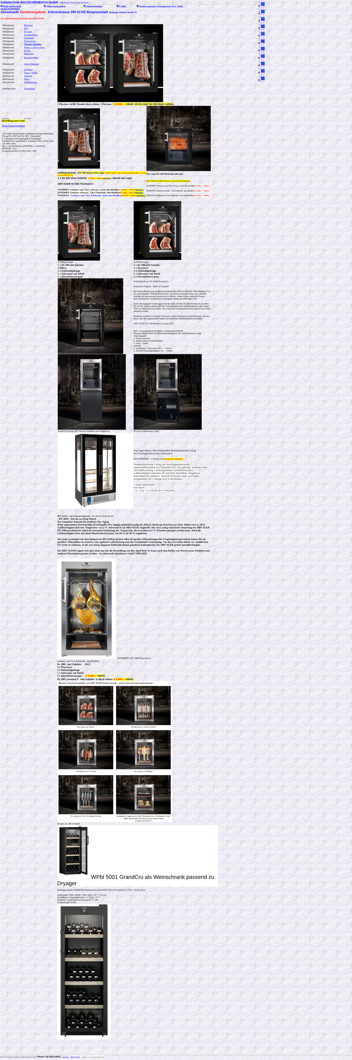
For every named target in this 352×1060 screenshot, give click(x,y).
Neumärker (29, 88)
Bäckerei (28, 25)
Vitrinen (28, 76)
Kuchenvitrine (31, 57)
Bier (26, 28)
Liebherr (28, 69)
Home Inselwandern (56, 6)
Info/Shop (107, 178)
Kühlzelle (29, 53)
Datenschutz (75, 1057)
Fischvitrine (30, 41)
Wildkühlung (30, 82)
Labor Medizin (31, 64)
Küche (27, 50)
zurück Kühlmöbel (10, 9)
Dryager (28, 31)
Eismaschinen (31, 34)
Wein (26, 79)
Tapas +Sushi (30, 72)
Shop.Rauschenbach (13, 126)
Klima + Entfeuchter (34, 47)
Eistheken (29, 38)
